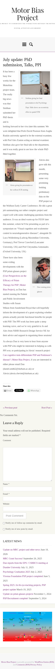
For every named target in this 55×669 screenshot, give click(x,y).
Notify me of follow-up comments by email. (23, 523)
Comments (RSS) (23, 665)
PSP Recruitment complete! (15, 598)
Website (6, 504)
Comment (7, 440)
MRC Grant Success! (13, 558)
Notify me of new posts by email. (19, 529)
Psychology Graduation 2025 (16, 572)
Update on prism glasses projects (18, 594)
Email (6, 494)
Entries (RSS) (48, 662)
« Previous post (10, 407)
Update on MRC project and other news (21, 549)
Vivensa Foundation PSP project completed (23, 576)
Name (6, 484)
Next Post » (46, 407)
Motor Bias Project (27, 14)
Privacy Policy (36, 665)
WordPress (39, 662)
